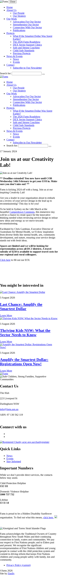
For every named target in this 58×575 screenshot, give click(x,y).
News (16, 59)
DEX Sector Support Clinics (27, 44)
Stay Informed (13, 461)
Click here (5, 260)
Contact (10, 65)
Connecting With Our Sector (27, 27)
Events (16, 62)
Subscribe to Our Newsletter (27, 67)
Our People (18, 13)
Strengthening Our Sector (26, 24)
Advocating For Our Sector (27, 21)
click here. (48, 517)
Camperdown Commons (22, 212)
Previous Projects (21, 53)
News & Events (14, 56)
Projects (10, 33)
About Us (11, 10)
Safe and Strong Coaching (26, 47)
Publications (19, 30)
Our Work (11, 18)
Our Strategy (19, 16)
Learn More (6, 315)
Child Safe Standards (23, 50)
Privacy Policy (18, 565)
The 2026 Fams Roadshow (26, 41)
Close (12, 1)
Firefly (11, 573)
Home (9, 7)
